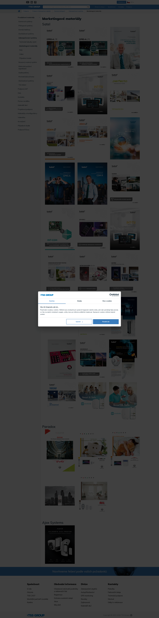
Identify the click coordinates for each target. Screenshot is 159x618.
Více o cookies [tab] (107, 301)
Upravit (78, 321)
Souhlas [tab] (52, 301)
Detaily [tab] (79, 301)
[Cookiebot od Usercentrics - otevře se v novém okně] (111, 295)
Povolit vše (105, 321)
